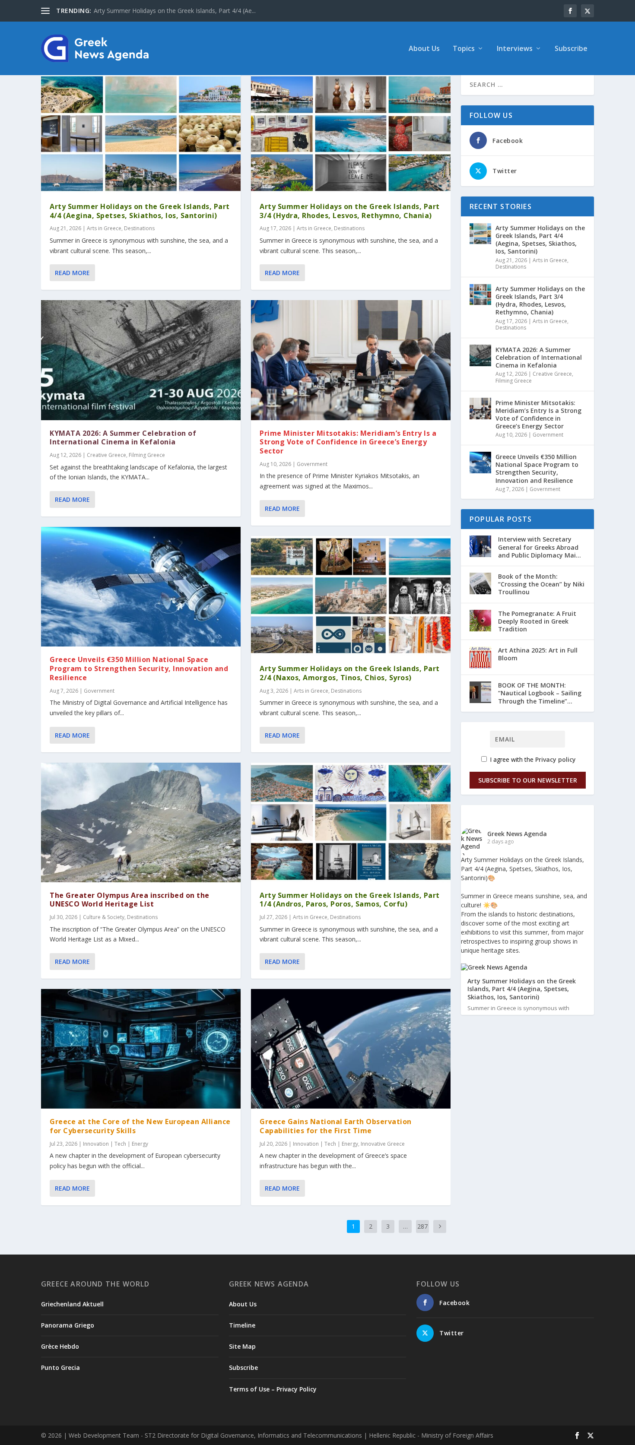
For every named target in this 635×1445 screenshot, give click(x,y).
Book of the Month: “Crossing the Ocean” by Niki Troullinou (541, 584)
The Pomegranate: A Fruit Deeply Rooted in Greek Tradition (537, 621)
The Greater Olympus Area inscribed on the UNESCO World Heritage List (130, 899)
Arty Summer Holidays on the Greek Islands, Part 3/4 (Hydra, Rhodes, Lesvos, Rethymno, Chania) (350, 211)
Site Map (242, 1346)
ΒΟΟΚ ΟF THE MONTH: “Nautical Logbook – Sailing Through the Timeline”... (539, 693)
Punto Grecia (60, 1367)
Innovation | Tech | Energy (115, 1143)
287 (422, 1226)
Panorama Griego (67, 1325)
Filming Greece (147, 455)
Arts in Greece (104, 228)
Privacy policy (555, 759)
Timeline (242, 1325)
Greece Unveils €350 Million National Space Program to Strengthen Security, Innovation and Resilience (139, 668)
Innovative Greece (383, 1143)
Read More (72, 273)
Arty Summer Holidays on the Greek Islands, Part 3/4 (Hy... (175, 10)
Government (99, 690)
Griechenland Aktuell (72, 1304)
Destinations (139, 228)
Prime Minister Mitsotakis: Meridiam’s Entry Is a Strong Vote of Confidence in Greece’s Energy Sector (348, 442)
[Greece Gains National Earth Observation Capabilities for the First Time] (351, 1049)
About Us (424, 49)
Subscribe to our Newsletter (527, 780)
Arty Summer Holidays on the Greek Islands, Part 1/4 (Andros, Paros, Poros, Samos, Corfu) (350, 899)
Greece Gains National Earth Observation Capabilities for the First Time (336, 1126)
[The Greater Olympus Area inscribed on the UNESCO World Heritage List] (141, 822)
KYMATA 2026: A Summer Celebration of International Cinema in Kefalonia (123, 437)
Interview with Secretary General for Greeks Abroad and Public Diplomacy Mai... (539, 547)
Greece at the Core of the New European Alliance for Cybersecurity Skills (140, 1126)
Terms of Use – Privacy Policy (273, 1389)
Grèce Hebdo (60, 1346)
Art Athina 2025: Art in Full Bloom (538, 654)
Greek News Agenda (517, 834)
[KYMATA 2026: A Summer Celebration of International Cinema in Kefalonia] (141, 360)
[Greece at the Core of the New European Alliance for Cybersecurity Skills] (141, 1049)
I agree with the (532, 759)
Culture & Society (103, 917)
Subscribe (571, 49)
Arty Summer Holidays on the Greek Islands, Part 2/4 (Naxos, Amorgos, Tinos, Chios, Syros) (350, 673)
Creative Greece (106, 455)
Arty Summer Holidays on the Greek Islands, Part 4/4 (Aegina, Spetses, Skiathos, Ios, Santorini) (140, 211)
